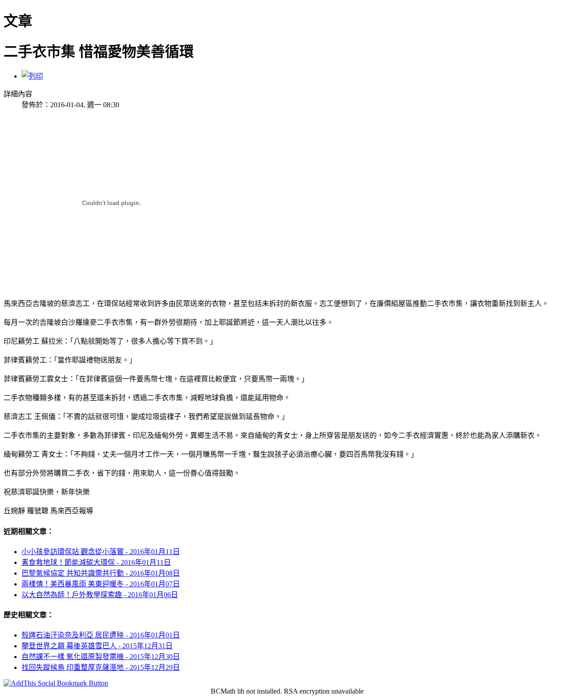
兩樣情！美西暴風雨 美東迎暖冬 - (101, 584)
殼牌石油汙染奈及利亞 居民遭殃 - (101, 635)
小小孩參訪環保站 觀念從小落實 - (101, 551)
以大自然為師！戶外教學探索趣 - (100, 595)
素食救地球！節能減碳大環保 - (96, 562)
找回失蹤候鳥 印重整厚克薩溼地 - (101, 667)
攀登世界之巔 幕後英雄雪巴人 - (97, 646)
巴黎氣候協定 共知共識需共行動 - (101, 573)
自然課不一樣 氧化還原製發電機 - (101, 656)
